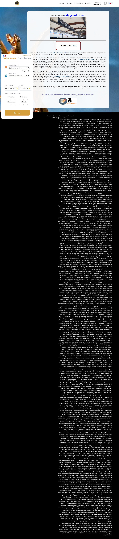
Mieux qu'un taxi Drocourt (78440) (67, 212)
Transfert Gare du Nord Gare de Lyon (93, 397)
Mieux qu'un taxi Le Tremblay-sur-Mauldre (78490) (82, 336)
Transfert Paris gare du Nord (93, 416)
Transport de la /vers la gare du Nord (101, 412)
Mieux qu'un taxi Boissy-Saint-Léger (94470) (95, 472)
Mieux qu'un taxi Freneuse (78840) (81, 227)
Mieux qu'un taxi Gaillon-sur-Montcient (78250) (72, 229)
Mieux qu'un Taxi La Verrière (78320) (69, 340)
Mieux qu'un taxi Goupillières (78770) (84, 231)
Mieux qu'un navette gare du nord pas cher (99, 388)
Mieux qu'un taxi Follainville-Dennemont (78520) (91, 220)
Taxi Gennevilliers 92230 (78, 125)
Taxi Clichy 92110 (92, 123)
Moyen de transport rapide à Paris (94, 455)
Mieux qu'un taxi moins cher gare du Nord (82, 373)
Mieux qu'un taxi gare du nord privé (86, 355)
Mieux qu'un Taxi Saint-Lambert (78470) (82, 316)
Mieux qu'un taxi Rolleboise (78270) (88, 307)
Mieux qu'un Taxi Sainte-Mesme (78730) (91, 321)
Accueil (62, 3)
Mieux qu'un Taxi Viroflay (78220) (75, 349)
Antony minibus (80, 490)
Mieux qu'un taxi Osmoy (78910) (84, 294)
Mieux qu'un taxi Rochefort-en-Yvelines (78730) (94, 305)
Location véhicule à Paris (97, 433)
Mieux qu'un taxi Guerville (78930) (85, 234)
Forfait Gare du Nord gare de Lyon (88, 394)
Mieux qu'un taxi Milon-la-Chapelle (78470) (95, 275)
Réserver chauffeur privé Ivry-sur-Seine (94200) (78, 516)
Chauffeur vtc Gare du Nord (80, 401)
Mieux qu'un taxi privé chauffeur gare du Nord (94, 364)
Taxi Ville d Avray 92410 (102, 134)
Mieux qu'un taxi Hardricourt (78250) (86, 238)
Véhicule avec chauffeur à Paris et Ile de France (92, 438)
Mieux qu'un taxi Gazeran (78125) (95, 229)
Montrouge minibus (67, 496)
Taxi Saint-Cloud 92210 (75, 129)
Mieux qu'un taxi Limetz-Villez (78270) (101, 251)
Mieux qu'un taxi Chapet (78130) (86, 195)
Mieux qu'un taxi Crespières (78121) (87, 207)
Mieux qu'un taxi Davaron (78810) (102, 210)
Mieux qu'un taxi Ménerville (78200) (80, 268)
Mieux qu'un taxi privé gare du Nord (73, 360)
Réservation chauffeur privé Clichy (86, 509)
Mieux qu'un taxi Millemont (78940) (73, 275)
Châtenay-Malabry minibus (84, 492)
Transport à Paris (95, 431)
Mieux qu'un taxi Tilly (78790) (94, 334)
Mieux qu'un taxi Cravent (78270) (68, 207)
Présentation (79, 3)
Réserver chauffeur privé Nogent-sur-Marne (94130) (83, 527)
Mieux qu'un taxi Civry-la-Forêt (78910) (81, 201)
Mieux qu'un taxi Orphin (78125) (98, 292)
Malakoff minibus (89, 496)
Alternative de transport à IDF (78, 459)
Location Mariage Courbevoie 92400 (92, 140)
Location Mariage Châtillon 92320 (97, 151)
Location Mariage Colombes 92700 (77, 138)
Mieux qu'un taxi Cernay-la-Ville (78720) (69, 194)
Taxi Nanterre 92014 (83, 120)
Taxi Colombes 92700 (95, 120)
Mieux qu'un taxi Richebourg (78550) (71, 305)
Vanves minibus (71, 499)
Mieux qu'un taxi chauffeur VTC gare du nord (91, 362)
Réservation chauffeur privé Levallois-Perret (81, 514)
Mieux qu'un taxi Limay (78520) (81, 251)
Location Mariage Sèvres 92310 (98, 155)
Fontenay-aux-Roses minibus (76, 494)
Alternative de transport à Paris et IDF (85, 466)
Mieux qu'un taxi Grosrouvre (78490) (94, 233)
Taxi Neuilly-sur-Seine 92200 (103, 121)
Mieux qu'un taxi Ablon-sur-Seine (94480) (85, 470)
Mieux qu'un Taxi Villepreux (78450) (88, 346)
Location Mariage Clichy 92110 (93, 144)
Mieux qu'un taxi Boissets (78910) (89, 181)
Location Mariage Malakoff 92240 (78, 151)
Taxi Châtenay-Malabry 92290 (89, 127)
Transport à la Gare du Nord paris (80, 399)
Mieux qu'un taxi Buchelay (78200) (83, 190)
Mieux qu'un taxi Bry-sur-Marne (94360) (91, 473)
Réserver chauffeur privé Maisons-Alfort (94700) (98, 522)
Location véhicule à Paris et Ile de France (87, 440)
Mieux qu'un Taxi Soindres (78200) (83, 325)
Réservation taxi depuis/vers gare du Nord (94, 425)
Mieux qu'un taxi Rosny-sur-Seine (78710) (75, 309)
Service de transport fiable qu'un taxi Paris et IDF (74, 464)
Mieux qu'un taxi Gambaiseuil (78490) (91, 225)
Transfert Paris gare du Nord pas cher (86, 420)
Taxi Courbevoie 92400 (89, 121)
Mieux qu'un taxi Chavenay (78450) (73, 199)
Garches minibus (80, 485)
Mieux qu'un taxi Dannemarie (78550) (81, 210)
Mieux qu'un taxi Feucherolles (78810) (88, 216)
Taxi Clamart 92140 (103, 123)
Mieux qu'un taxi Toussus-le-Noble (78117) (73, 334)
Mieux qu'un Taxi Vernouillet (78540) (101, 338)
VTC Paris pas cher (68, 444)
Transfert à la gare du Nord (80, 410)
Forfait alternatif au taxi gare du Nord (89, 423)
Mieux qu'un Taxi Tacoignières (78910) (81, 329)
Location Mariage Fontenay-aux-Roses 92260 (77, 155)
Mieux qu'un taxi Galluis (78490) (102, 223)
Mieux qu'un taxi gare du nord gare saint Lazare (98, 377)
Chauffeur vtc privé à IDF (82, 460)
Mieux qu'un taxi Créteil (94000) (95, 479)
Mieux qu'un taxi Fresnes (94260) (85, 481)
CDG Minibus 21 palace (102, 490)
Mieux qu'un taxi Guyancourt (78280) (74, 236)
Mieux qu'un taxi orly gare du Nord (79, 383)
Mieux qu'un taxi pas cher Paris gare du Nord (98, 386)
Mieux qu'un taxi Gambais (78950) (71, 225)
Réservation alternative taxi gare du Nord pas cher (97, 429)
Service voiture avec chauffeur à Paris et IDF (99, 464)
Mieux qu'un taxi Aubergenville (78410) (85, 168)
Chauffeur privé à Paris (83, 433)
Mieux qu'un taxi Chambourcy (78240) (91, 194)
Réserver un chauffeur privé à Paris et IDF (86, 449)
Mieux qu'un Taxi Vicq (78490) (93, 342)
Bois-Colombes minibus (104, 486)
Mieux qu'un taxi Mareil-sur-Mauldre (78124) (99, 262)
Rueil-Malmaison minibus (93, 485)
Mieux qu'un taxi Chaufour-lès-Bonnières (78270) (98, 197)
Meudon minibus (67, 498)
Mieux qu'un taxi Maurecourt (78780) (74, 266)
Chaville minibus (99, 481)
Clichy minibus (107, 488)
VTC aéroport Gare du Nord (90, 396)
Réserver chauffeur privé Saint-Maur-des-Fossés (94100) (82, 533)
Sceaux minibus (94, 498)
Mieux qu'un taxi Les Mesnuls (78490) (85, 271)
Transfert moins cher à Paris (82, 431)
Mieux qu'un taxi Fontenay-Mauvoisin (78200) (82, 221)
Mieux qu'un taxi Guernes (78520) (95, 236)
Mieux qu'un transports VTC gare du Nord (74, 392)
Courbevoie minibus (67, 488)
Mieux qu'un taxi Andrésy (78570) (93, 166)
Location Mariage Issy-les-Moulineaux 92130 (72, 144)
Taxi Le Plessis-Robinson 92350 (76, 132)
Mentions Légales (64, 118)
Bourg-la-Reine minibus (99, 492)
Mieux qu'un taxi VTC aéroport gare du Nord (72, 377)
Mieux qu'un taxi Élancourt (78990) (75, 214)
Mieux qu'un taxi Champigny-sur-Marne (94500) (81, 475)
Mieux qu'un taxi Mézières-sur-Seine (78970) (81, 273)
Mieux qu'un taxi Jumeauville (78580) (97, 247)
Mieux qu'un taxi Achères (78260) (73, 166)
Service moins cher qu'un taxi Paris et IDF (100, 462)
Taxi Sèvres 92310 (96, 131)
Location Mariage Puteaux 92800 (78, 147)
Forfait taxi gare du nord (75, 425)
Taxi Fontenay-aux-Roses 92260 (82, 131)
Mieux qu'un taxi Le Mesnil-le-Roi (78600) (89, 270)
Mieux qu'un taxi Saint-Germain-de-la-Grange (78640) (87, 312)
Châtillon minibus (78, 496)
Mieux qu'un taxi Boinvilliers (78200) (80, 179)
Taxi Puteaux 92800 (91, 125)
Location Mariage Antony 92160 (80, 142)
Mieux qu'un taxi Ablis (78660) (79, 162)
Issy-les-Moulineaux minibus (81, 498)
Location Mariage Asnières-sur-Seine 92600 (99, 138)
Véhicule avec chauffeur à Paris (67, 433)
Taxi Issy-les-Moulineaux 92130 (78, 123)
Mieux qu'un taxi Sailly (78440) (96, 309)
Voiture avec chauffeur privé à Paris (74, 446)
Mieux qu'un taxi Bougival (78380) (98, 184)
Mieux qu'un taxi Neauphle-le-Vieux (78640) (83, 286)
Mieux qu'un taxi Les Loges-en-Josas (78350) (72, 253)
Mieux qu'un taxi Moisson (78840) (86, 277)
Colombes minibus (74, 486)
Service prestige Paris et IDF (67, 466)
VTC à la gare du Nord (71, 405)
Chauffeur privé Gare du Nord (69, 394)
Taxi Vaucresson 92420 (89, 134)
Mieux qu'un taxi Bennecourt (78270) (92, 175)
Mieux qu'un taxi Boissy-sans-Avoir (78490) (84, 183)
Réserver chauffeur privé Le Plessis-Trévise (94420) (76, 525)
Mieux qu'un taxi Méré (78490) (99, 268)
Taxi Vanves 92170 (87, 129)
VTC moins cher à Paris (91, 435)
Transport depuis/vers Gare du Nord (99, 401)
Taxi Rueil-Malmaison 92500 (74, 121)
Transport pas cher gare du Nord (75, 416)
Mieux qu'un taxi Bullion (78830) (102, 190)
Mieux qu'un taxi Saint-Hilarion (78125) (87, 314)
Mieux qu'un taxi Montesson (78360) (91, 281)
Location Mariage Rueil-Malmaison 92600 (70, 140)
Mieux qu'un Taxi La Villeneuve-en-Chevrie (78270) (90, 344)
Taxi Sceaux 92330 (91, 132)
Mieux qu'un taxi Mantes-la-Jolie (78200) (93, 258)
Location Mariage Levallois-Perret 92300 (100, 142)
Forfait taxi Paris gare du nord (75, 429)
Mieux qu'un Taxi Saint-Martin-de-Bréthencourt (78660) (83, 318)
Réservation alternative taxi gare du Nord (80, 422)
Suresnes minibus (106, 485)
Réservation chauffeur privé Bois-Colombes (78, 503)
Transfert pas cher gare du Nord (90, 414)
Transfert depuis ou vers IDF (98, 460)
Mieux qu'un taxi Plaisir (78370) (95, 296)
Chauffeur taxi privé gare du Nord (96, 409)
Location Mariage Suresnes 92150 (97, 147)
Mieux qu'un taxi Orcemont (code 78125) (90, 290)
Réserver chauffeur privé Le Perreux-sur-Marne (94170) (91, 520)
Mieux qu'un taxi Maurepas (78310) (94, 266)
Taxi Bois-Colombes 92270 (66, 131)
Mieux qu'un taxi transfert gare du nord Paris (79, 359)
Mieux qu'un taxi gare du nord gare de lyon (95, 370)
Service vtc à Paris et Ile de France (70, 438)
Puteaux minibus (63, 486)
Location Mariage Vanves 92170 (85, 153)
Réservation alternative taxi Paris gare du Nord (86, 427)
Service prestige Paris (91, 451)
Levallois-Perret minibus (95, 488)
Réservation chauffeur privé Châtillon (74, 507)
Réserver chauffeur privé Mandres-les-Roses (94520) (75, 523)
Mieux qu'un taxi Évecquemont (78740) (96, 214)
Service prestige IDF (64, 459)
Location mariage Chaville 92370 (72, 160)
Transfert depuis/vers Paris (92, 446)
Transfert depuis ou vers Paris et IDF (71, 468)
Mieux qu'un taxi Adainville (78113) (98, 162)
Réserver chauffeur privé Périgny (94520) (79, 531)
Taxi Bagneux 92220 (74, 127)
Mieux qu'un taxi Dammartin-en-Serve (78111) (82, 208)
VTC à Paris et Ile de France (82, 444)
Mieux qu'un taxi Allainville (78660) (88, 164)
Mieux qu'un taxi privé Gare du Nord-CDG (80, 384)
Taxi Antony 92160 (64, 123)
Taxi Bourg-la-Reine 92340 (104, 132)
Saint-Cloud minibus (72, 483)
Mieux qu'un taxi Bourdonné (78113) (85, 186)
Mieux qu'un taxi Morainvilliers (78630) (91, 283)
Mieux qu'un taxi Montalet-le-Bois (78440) (96, 279)
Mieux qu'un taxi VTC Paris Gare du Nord (79, 368)
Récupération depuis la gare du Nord (80, 412)
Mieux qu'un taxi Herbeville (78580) (97, 240)
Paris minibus (72, 492)
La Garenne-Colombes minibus (88, 486)
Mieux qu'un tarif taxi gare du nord (69, 379)
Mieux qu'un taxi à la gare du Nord (73, 370)
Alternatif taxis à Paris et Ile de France (94, 447)
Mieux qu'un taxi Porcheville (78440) (74, 299)
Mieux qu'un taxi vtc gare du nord (87, 366)
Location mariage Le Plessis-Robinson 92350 (94, 157)
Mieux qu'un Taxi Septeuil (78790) (92, 327)
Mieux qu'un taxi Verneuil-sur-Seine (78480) (78, 338)
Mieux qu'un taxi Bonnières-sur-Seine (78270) (75, 184)
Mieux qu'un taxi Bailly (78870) (93, 170)
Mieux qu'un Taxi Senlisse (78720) (73, 327)
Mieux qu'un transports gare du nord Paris (83, 381)
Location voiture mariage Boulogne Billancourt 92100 (93, 136)
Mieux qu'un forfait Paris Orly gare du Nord (73, 386)
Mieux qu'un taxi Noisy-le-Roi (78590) (92, 288)
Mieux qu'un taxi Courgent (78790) (101, 205)
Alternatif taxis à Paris (77, 447)
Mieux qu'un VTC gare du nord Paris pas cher (99, 392)
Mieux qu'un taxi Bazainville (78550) (81, 171)
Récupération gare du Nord (96, 410)
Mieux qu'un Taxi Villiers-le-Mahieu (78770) (78, 347)
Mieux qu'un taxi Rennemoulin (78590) (100, 303)
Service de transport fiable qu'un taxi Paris (94, 453)
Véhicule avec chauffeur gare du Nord (75, 409)
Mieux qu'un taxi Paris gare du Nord (94, 360)
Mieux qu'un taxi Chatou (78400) (74, 197)
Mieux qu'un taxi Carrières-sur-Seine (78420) (99, 192)
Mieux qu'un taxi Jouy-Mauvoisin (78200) (75, 247)
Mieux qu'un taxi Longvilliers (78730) (84, 255)
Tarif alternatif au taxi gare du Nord (101, 422)
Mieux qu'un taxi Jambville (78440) (92, 244)
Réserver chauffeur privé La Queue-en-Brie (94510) (82, 518)
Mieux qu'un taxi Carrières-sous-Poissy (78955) (73, 192)
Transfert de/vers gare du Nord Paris (68, 423)
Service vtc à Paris (106, 431)
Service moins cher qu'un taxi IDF (96, 459)
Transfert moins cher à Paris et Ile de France (80, 436)
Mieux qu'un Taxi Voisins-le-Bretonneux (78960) (98, 349)
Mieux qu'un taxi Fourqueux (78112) (101, 227)
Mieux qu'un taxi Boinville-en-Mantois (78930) (83, 177)
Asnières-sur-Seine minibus (67, 490)
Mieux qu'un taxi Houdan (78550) (88, 242)
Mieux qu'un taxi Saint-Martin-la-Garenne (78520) (88, 320)
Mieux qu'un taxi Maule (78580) (88, 264)
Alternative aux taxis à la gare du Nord (88, 405)
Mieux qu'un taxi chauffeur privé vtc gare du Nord (97, 351)
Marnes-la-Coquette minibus (87, 483)
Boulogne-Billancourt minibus (103, 496)
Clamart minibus (106, 494)
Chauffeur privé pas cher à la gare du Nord (75, 407)
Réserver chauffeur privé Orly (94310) (79, 529)
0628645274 (97, 3)
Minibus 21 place (90, 490)
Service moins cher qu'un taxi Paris (72, 453)
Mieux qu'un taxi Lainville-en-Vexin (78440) (86, 249)
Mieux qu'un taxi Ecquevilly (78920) (87, 212)
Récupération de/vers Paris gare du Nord (95, 418)
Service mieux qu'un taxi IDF (83, 457)
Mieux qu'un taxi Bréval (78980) (75, 188)
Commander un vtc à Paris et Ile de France (82, 442)
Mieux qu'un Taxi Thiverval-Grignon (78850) (80, 333)
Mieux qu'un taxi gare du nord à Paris (77, 375)
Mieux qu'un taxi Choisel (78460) (93, 199)
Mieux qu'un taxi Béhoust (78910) (71, 175)
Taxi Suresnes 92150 (103, 125)
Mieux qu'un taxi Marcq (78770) (84, 260)
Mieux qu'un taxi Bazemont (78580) (101, 173)
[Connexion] (105, 4)
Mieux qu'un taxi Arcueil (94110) (74, 472)
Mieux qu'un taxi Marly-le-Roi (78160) (68, 264)
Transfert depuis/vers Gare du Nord (70, 414)
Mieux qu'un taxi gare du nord (86, 372)
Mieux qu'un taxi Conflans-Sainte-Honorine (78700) (77, 205)
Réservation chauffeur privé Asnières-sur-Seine (83, 501)
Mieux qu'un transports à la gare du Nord (100, 390)
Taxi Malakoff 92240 (103, 127)
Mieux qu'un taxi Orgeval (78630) (79, 292)
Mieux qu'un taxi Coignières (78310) (82, 203)
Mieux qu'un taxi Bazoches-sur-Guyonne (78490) (78, 173)
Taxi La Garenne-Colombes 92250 (102, 129)
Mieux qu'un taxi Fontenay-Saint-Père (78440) (80, 223)
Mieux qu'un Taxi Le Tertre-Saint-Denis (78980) (79, 331)
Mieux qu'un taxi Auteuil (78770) (75, 170)
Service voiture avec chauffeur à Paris (75, 451)
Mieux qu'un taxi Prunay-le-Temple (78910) (90, 301)
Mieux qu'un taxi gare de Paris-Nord (70, 353)
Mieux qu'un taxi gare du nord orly (90, 379)
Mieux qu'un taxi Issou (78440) (73, 244)
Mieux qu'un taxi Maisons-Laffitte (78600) (70, 258)
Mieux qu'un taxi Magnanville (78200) (75, 257)
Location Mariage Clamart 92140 (81, 145)
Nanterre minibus (70, 485)
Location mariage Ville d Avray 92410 (92, 160)
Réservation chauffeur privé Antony (86, 499)
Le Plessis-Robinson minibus (93, 494)
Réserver (69, 3)
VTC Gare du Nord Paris (95, 407)
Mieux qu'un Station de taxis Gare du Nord (99, 375)
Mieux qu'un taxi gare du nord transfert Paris (79, 357)
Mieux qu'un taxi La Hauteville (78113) (76, 240)
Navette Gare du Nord (76, 396)
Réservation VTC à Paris (68, 431)
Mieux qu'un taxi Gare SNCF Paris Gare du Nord (73, 388)
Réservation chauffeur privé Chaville (94, 507)
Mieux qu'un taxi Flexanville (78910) (73, 218)
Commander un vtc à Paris (76, 435)
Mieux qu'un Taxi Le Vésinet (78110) (74, 342)
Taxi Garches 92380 (65, 134)
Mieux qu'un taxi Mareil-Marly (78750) (75, 262)
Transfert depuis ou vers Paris (76, 455)
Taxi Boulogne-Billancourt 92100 (68, 120)
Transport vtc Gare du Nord (98, 399)
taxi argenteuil (64, 147)
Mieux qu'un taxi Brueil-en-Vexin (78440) (96, 188)
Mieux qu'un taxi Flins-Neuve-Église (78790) (95, 218)
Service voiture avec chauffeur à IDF (101, 457)
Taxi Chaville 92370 (77, 134)
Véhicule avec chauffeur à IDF (80, 462)
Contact (87, 3)
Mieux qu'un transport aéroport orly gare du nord (74, 390)
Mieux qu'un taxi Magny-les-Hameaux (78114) (98, 257)
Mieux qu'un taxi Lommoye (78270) (94, 253)
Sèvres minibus (100, 483)
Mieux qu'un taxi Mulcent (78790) (85, 284)
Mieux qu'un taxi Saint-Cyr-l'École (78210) (90, 310)
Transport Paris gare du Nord (74, 418)
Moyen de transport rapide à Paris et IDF (93, 468)
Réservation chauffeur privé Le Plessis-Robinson (81, 512)
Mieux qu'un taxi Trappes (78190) (102, 333)
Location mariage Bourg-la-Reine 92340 (86, 158)
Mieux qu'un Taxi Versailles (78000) (89, 340)
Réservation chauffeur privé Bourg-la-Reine (78, 505)
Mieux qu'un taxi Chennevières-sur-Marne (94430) (80, 477)
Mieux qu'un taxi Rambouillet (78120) (78, 303)
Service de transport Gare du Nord (83, 403)
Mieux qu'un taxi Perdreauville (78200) (75, 296)
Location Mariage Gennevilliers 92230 (101, 145)
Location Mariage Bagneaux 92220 (87, 149)
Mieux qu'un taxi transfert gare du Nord (72, 351)
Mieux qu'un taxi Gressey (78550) (74, 233)
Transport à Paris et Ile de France (102, 436)
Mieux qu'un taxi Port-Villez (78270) (94, 299)
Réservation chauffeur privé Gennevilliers (80, 510)
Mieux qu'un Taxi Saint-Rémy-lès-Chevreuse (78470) (84, 323)
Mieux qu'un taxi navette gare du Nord (91, 353)
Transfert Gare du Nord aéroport (73, 397)
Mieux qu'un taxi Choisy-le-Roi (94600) (75, 479)
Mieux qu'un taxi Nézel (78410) (72, 288)
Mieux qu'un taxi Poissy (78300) (86, 297)
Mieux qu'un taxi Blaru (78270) (99, 179)
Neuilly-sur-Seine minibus (81, 488)
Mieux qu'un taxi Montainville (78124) (74, 279)
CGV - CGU (55, 118)
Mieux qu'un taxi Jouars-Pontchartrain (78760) (82, 246)
